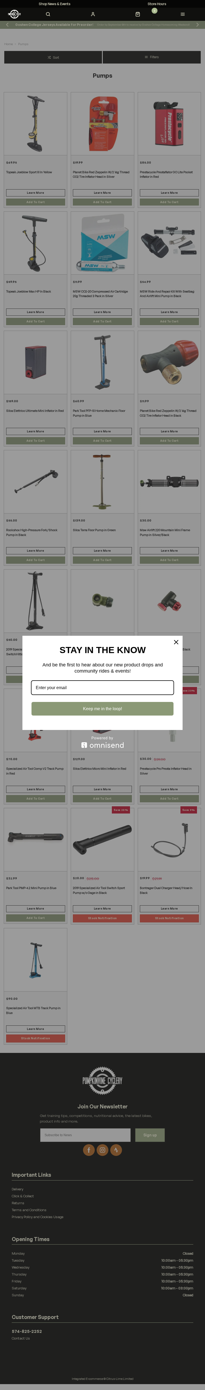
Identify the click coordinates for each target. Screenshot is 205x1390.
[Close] (176, 642)
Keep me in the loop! (102, 708)
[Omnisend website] (102, 742)
